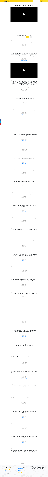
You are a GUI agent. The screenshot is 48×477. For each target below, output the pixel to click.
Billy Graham (42, 469)
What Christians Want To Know (21, 468)
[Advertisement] (24, 28)
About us (5, 471)
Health (24, 378)
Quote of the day (5, 470)
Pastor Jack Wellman (28, 22)
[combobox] (36, 1)
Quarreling (27, 378)
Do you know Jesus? (20, 472)
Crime (26, 60)
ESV (4, 473)
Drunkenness (23, 60)
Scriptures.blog (19, 470)
